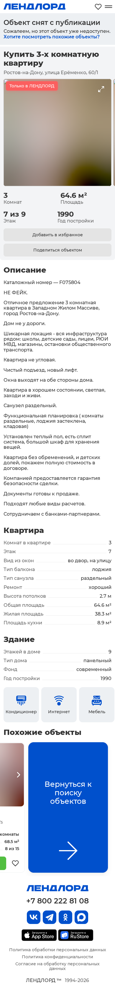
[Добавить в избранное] (15, 863)
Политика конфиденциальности (57, 956)
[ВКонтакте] (33, 917)
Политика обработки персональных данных (57, 949)
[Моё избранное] (98, 6)
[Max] (81, 917)
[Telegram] (49, 917)
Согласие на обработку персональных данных (57, 966)
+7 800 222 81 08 (57, 900)
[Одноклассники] (65, 917)
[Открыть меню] (108, 6)
